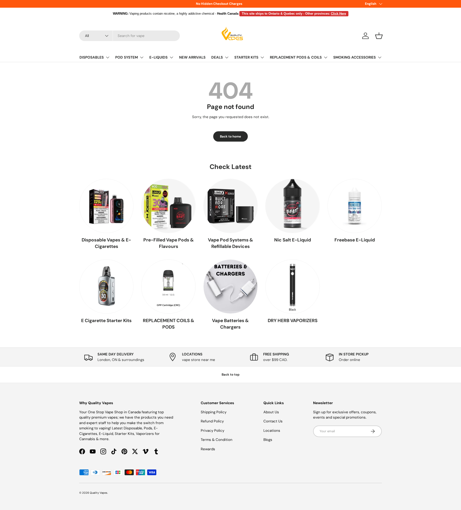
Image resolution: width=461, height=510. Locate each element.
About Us (271, 412)
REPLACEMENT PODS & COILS (296, 57)
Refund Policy (212, 421)
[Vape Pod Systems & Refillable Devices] (230, 206)
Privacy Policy (212, 430)
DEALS (217, 57)
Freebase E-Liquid (354, 240)
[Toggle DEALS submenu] (227, 57)
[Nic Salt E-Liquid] (292, 206)
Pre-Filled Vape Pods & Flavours (168, 243)
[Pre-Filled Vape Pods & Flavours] (168, 206)
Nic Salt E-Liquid (292, 240)
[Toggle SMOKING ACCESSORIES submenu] (379, 57)
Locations (271, 430)
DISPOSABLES (91, 57)
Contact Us (273, 421)
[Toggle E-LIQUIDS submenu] (171, 57)
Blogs (267, 439)
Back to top (231, 374)
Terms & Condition (216, 439)
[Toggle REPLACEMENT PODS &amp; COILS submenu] (325, 57)
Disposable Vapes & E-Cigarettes (106, 243)
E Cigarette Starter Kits (106, 321)
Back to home (230, 136)
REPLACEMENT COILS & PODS (168, 324)
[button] (379, 35)
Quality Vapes (98, 492)
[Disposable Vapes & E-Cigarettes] (106, 206)
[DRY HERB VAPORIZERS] (292, 286)
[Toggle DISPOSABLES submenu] (107, 57)
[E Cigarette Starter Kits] (106, 286)
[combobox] (129, 35)
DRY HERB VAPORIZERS (292, 321)
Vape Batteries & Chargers (230, 324)
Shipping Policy (213, 412)
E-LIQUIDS (158, 57)
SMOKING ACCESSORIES (354, 57)
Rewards (208, 449)
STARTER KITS (246, 57)
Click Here (338, 13)
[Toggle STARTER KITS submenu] (262, 57)
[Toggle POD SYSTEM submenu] (142, 57)
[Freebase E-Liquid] (355, 206)
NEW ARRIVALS (192, 57)
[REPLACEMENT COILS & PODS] (168, 286)
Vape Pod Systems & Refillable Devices (230, 243)
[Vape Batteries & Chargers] (230, 286)
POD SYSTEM (126, 57)
